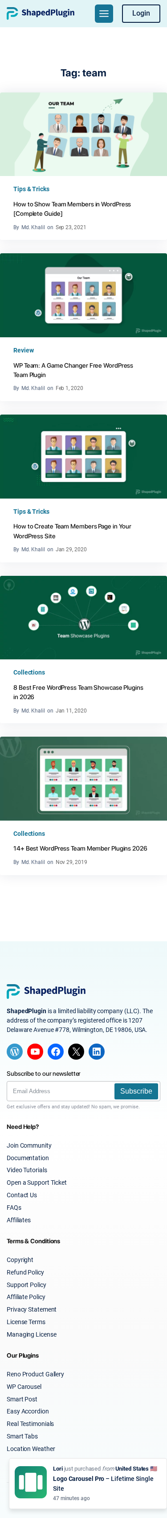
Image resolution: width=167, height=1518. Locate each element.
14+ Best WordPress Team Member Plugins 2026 (80, 848)
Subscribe (136, 1091)
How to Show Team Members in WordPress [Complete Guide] (72, 208)
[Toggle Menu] (104, 13)
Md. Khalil (33, 227)
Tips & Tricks (31, 189)
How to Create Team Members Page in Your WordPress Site (72, 530)
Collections (29, 672)
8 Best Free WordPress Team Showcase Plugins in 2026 (78, 692)
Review (23, 350)
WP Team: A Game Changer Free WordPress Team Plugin (73, 369)
